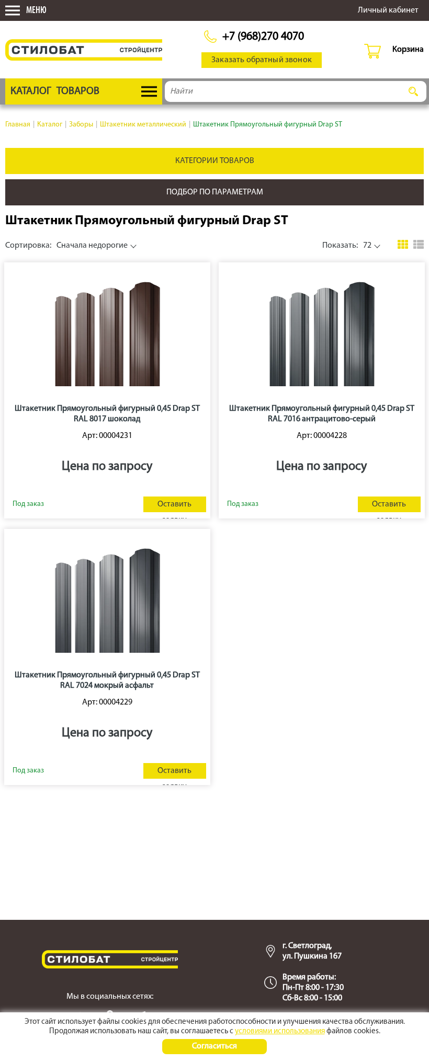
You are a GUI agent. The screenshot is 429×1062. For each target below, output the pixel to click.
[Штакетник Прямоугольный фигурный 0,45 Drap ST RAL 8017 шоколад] (107, 332)
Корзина (408, 49)
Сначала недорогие (66, 245)
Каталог (49, 125)
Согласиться (214, 1046)
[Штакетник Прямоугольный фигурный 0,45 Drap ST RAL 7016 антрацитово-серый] (322, 332)
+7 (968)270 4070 (263, 37)
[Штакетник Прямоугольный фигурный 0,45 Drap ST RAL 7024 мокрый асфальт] (107, 598)
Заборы (81, 125)
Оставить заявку (174, 506)
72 (346, 245)
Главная (17, 125)
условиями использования (280, 1031)
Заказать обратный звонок (261, 60)
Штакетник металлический (143, 125)
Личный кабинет (388, 10)
